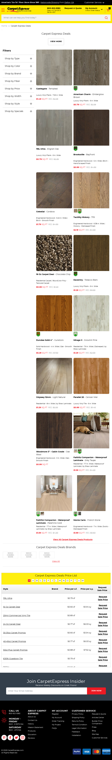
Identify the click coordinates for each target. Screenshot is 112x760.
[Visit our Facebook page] (10, 737)
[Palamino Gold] (75, 451)
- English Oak (47, 149)
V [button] (79, 581)
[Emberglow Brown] (75, 88)
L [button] (56, 581)
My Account (60, 711)
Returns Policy (78, 721)
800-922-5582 (14, 713)
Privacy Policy (77, 714)
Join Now (96, 691)
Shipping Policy (78, 717)
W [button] (83, 581)
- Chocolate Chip (53, 274)
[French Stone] (75, 513)
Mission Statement (35, 727)
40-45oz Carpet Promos (14, 641)
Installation (76, 735)
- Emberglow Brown (88, 95)
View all (56, 561)
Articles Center (98, 717)
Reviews (31, 738)
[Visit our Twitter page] (16, 737)
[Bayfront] (75, 148)
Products (32, 731)
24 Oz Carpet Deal (11, 624)
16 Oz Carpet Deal (11, 607)
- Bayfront (84, 155)
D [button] (44, 581)
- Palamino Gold (53, 521)
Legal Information (79, 728)
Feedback (76, 732)
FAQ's (54, 728)
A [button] (33, 581)
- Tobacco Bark (85, 280)
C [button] (40, 581)
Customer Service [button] (93, 3)
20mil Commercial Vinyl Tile (16, 616)
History (31, 724)
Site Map (95, 734)
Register (55, 714)
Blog (94, 731)
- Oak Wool (53, 453)
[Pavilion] (79, 513)
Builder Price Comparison (97, 722)
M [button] (60, 581)
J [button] (52, 581)
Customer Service (84, 711)
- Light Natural (50, 397)
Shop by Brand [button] (13, 74)
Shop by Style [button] (12, 104)
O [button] (67, 581)
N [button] (63, 581)
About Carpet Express (37, 712)
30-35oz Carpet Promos (14, 633)
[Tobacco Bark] (75, 273)
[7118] (75, 211)
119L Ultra (7, 598)
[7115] (79, 211)
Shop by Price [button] (12, 89)
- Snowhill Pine (85, 340)
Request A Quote (99, 714)
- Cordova (45, 212)
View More (56, 41)
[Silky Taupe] (79, 451)
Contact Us (32, 720)
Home (4, 26)
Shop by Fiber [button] (12, 81)
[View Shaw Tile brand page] (47, 554)
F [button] (48, 581)
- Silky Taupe (90, 459)
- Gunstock (50, 340)
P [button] (71, 581)
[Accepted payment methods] (92, 751)
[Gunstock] (38, 333)
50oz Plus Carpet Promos (15, 650)
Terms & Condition (79, 725)
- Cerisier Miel (85, 397)
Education (32, 734)
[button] (3, 9)
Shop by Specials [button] (14, 111)
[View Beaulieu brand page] (10, 554)
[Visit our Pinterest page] (4, 737)
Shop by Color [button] (12, 66)
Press (94, 727)
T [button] (75, 581)
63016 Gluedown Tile (13, 659)
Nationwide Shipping (50, 2)
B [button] (37, 581)
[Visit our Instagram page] (22, 737)
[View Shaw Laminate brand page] (28, 554)
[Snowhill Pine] (75, 333)
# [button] (29, 581)
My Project (56, 725)
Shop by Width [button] (13, 96)
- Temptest (47, 89)
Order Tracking (58, 721)
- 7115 (84, 217)
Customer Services (99, 738)
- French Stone (86, 520)
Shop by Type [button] (12, 58)
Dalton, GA (69, 2)
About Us (32, 717)
